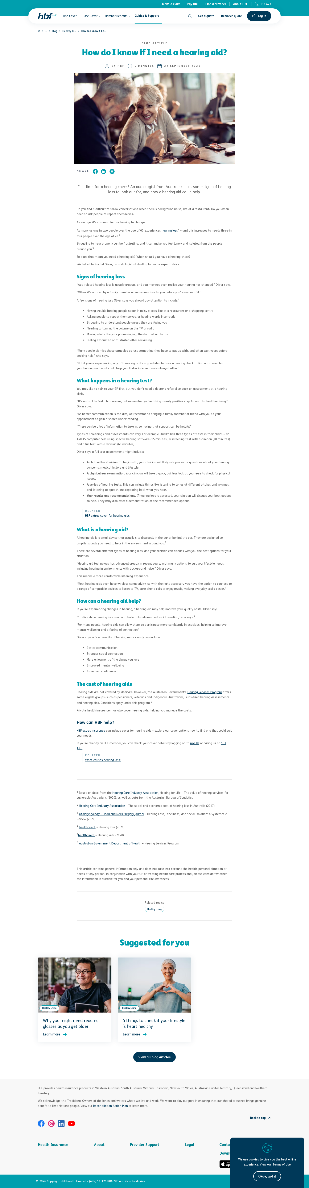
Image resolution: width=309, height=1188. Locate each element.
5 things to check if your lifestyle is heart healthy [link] (154, 1023)
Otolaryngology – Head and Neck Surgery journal (111, 814)
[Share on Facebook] (95, 172)
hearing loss (170, 230)
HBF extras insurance (91, 730)
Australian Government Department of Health (110, 843)
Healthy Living (154, 909)
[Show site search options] (190, 16)
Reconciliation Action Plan (110, 1106)
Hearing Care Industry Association (135, 792)
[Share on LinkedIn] (103, 172)
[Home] (39, 31)
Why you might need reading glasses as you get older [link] (71, 1023)
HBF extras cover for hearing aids (107, 516)
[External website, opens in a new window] (41, 1123)
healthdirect (87, 827)
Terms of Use (282, 1164)
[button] (267, 1176)
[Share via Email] (112, 172)
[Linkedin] (61, 1123)
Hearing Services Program (205, 692)
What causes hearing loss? (103, 760)
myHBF (194, 743)
